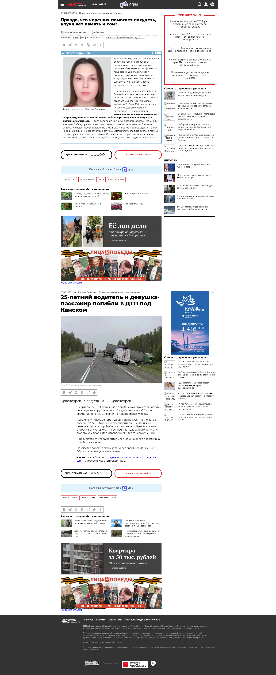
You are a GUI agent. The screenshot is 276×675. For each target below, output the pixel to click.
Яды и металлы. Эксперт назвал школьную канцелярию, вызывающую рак (193, 385)
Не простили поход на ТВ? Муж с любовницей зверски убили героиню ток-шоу (189, 24)
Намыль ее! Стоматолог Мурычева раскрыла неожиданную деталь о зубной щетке (195, 106)
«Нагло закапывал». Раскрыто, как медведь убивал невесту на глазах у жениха (196, 396)
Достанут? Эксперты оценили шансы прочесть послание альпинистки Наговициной (196, 148)
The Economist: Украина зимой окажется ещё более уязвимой (192, 208)
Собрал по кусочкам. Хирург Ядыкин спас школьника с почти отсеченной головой (196, 375)
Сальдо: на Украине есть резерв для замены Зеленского (195, 187)
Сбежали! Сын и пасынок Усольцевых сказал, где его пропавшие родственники (196, 116)
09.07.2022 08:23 (69, 13)
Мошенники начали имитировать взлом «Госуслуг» (194, 176)
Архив (76, 37)
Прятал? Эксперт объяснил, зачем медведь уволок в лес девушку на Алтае (195, 417)
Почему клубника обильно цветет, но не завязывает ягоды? (91, 194)
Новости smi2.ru (71, 282)
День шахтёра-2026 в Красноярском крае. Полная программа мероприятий (190, 37)
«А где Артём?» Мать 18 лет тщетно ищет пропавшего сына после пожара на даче (195, 406)
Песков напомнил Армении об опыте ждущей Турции (195, 197)
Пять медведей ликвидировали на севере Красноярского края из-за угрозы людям (142, 533)
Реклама (100, 620)
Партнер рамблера (110, 663)
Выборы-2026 (115, 620)
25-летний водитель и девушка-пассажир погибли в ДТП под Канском (190, 75)
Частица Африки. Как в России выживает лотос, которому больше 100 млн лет (195, 364)
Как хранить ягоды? (135, 204)
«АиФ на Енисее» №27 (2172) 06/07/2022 (125, 37)
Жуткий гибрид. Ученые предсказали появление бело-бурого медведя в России (196, 137)
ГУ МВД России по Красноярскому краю (81, 385)
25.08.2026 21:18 (68, 292)
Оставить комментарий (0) (138, 155)
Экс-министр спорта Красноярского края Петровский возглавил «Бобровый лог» (189, 62)
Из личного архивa (76, 109)
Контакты (88, 620)
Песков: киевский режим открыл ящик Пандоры (193, 166)
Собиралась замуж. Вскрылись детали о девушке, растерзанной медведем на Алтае (194, 127)
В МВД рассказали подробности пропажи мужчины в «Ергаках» (90, 521)
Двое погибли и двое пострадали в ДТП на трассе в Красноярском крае (189, 49)
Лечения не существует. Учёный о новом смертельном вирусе (194, 94)
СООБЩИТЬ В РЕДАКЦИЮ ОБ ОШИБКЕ (142, 620)
